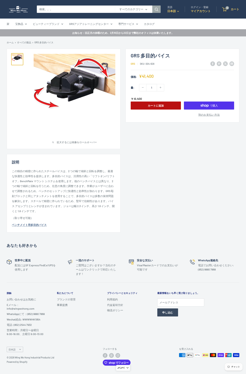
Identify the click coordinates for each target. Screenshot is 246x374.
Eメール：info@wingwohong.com (20, 306)
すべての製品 (24, 42)
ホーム (10, 42)
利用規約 (112, 299)
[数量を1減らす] (142, 87)
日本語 (12, 349)
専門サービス (126, 23)
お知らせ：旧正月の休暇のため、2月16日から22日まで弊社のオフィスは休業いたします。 (123, 32)
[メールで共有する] (231, 63)
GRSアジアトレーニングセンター (89, 23)
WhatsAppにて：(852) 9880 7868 (26, 313)
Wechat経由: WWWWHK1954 (23, 319)
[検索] (156, 9)
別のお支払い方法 (209, 114)
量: (132, 87)
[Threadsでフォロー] (111, 355)
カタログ (149, 23)
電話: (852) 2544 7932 (19, 324)
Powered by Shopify (17, 361)
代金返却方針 (115, 304)
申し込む (167, 312)
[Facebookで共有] (212, 63)
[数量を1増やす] (160, 87)
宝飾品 (19, 23)
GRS (133, 63)
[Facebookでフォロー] (105, 355)
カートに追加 (156, 105)
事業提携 (62, 304)
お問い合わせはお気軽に (21, 299)
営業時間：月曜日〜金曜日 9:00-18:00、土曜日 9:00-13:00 (25, 332)
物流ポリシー (115, 310)
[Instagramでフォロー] (117, 355)
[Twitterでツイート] (225, 63)
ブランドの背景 (66, 299)
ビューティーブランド (46, 23)
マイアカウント (201, 11)
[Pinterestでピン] (219, 63)
